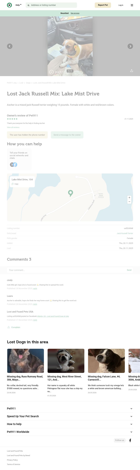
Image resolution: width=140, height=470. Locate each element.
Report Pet (103, 5)
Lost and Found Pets (15, 451)
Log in (121, 5)
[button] (70, 193)
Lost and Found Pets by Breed (18, 455)
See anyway (75, 13)
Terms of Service (13, 464)
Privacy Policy (12, 460)
